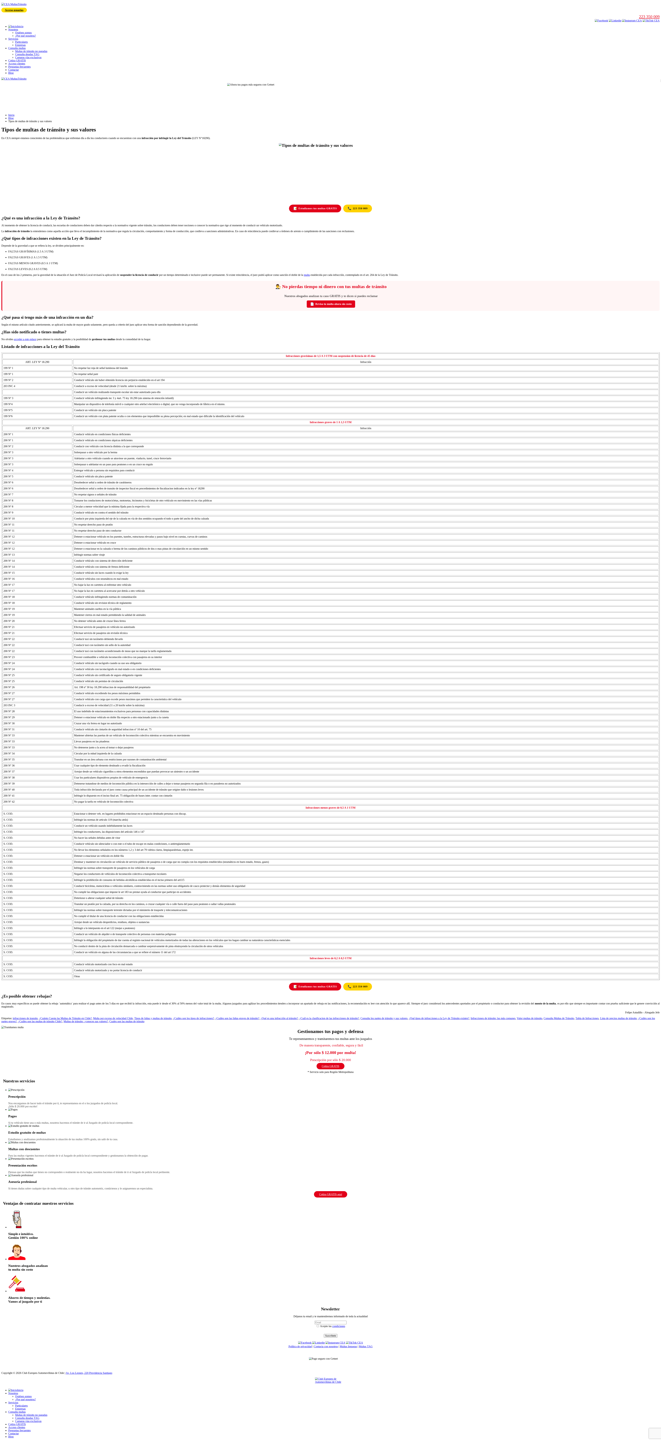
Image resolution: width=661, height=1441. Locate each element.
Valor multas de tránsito (529, 1018)
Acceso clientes (16, 63)
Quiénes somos (23, 32)
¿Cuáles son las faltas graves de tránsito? (237, 1018)
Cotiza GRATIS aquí (330, 1194)
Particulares (21, 41)
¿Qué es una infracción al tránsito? (279, 1018)
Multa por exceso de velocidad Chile (113, 1018)
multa (307, 274)
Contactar (13, 69)
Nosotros (13, 29)
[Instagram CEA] (615, 20)
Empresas (20, 45)
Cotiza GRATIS (17, 60)
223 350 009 (649, 16)
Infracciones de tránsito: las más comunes (493, 1018)
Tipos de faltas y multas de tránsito (153, 1018)
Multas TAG (366, 1346)
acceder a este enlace (25, 339)
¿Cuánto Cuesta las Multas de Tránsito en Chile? (65, 1018)
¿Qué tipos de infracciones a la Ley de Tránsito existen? (439, 1018)
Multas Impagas (348, 1346)
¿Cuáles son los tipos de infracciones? (193, 1018)
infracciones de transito (25, 1018)
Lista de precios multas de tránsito (618, 1018)
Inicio (11, 115)
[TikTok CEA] (651, 20)
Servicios (13, 38)
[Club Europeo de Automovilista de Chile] (330, 1381)
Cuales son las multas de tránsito (126, 1021)
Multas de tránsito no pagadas (31, 51)
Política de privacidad (300, 1346)
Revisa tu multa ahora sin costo (331, 304)
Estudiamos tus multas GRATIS (315, 208)
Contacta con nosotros (326, 1346)
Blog (11, 72)
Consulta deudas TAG (27, 54)
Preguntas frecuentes (19, 66)
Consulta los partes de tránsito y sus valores (383, 1018)
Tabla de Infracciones (587, 1018)
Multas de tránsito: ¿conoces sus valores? (86, 1021)
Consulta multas (17, 48)
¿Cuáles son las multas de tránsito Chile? (40, 1021)
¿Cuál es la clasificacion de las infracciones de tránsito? (329, 1018)
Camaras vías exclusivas (28, 57)
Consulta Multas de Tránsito (559, 1018)
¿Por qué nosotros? (25, 35)
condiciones (338, 1326)
